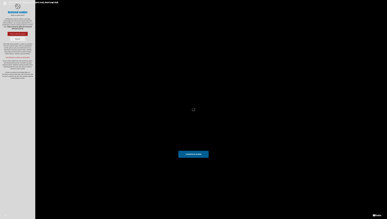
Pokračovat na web (193, 154)
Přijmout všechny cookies (17, 34)
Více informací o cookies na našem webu (18, 57)
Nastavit (17, 39)
